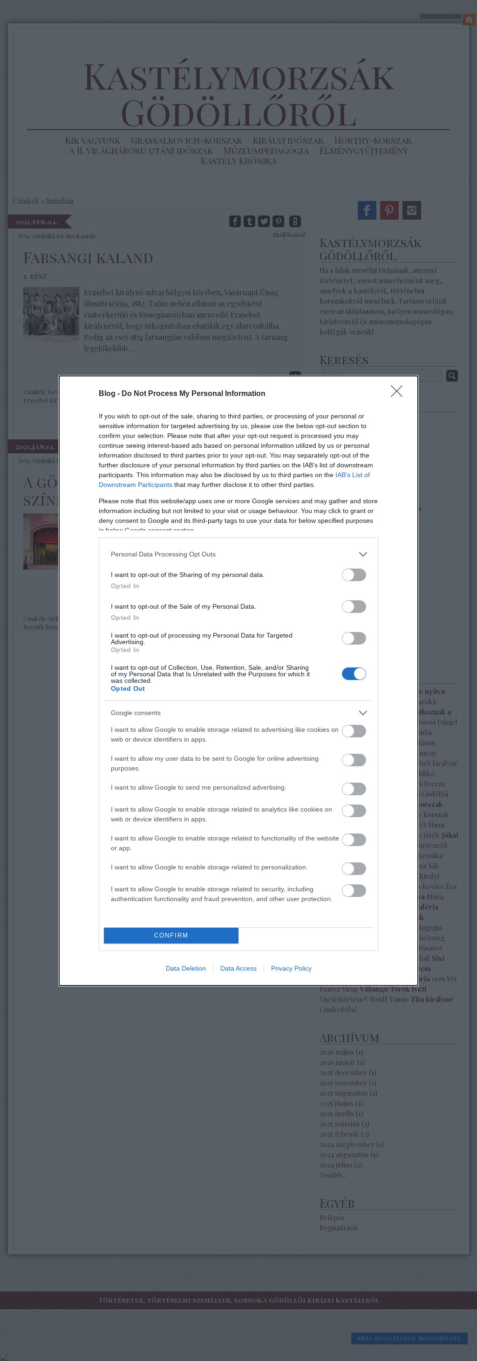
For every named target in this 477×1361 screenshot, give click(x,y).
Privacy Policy (291, 968)
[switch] (354, 575)
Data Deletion (186, 968)
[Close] (400, 394)
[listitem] (238, 554)
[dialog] (238, 681)
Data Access (238, 968)
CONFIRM (171, 935)
